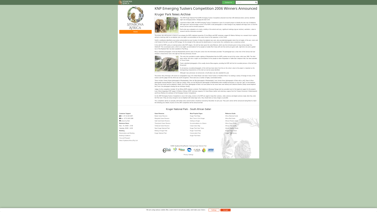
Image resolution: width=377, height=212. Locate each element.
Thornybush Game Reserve (162, 123)
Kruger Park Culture (231, 130)
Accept (225, 210)
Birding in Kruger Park (161, 130)
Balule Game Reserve (161, 116)
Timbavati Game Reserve (162, 126)
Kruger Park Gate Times (197, 128)
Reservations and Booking (126, 133)
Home (135, 32)
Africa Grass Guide (230, 123)
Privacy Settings (188, 154)
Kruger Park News (195, 135)
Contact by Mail (125, 121)
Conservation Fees (195, 133)
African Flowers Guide (231, 121)
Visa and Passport (124, 138)
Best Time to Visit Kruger (197, 118)
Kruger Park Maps (195, 116)
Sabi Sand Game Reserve (162, 121)
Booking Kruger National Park (198, 146)
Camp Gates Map (195, 126)
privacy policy (185, 210)
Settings (214, 210)
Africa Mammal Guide (231, 116)
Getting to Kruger (195, 121)
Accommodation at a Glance (198, 123)
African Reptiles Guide (231, 128)
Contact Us (228, 2)
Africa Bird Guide (230, 118)
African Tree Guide (230, 126)
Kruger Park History (231, 133)
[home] (125, 2)
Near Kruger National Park (162, 128)
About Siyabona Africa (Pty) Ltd (128, 140)
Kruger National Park (161, 133)
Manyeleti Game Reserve (162, 118)
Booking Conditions (124, 135)
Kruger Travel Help (195, 130)
